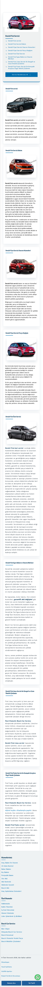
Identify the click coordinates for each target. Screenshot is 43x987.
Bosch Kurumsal (7, 935)
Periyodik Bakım (7, 875)
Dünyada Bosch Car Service (11, 932)
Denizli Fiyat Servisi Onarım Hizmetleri (21, 47)
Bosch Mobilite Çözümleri (10, 941)
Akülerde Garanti (7, 885)
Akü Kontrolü (6, 882)
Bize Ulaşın (5, 929)
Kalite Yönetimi (6, 907)
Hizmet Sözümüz (7, 913)
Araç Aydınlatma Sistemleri (11, 891)
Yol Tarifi (31, 983)
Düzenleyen (5, 962)
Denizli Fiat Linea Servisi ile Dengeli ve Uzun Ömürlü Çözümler (21, 63)
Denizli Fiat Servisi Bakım (17, 44)
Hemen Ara (11, 983)
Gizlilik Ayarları (6, 971)
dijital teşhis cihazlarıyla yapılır (18, 810)
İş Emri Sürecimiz (7, 910)
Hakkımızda (5, 904)
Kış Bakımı (5, 872)
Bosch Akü (5, 888)
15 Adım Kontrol (7, 866)
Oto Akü (4, 879)
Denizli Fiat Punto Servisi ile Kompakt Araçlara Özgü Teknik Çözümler (21, 67)
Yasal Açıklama (6, 967)
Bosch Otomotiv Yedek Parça (12, 938)
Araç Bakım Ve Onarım (9, 863)
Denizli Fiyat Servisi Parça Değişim (20, 50)
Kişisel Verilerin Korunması (10, 976)
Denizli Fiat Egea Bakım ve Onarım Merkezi (20, 58)
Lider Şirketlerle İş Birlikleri (11, 916)
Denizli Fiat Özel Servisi (16, 54)
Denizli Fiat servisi (14, 41)
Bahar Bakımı (6, 869)
